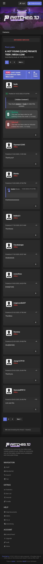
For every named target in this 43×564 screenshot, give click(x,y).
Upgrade (9, 538)
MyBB (24, 561)
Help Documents (11, 512)
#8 (36, 341)
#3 (36, 183)
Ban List (8, 493)
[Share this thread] (29, 75)
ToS (7, 479)
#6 (36, 283)
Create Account (35, 3)
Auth (7, 542)
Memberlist (9, 471)
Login (23, 3)
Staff (7, 467)
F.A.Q (8, 520)
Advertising (9, 524)
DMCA (8, 516)
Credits (8, 501)
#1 (36, 93)
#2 (36, 154)
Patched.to (6, 32)
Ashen (13, 561)
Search (8, 475)
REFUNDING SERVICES (21, 40)
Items (8, 546)
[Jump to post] (9, 191)
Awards (8, 497)
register (18, 104)
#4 (36, 225)
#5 (36, 254)
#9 (36, 370)
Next (20, 62)
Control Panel (10, 534)
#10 (36, 399)
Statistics (9, 489)
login (25, 104)
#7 (36, 312)
